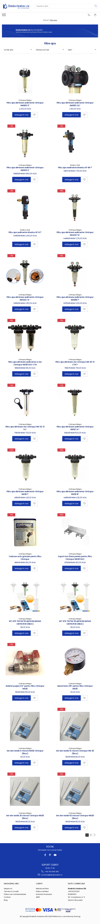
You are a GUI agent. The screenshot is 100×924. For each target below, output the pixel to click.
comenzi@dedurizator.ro (51, 875)
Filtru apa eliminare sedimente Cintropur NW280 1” (75, 298)
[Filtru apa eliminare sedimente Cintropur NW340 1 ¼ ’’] (25, 272)
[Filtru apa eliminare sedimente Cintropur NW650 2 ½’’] (75, 78)
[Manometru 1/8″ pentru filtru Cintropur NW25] (75, 661)
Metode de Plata (42, 888)
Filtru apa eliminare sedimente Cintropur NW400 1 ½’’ (75, 233)
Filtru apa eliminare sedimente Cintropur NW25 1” (25, 492)
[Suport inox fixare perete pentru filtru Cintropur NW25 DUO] (75, 532)
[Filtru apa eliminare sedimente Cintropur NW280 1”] (75, 272)
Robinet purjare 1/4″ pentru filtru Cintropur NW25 (25, 687)
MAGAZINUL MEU (11, 883)
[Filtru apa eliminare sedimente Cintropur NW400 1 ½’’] (75, 208)
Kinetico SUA (75, 165)
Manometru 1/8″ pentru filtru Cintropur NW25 (75, 687)
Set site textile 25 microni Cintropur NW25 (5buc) (25, 817)
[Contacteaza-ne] (89, 14)
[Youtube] (55, 855)
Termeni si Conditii (11, 891)
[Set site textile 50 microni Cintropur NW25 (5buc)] (75, 791)
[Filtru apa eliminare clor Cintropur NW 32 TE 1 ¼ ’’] (25, 402)
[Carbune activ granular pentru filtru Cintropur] (25, 532)
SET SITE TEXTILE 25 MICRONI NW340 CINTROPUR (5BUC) (75, 622)
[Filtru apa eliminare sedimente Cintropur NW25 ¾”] (75, 467)
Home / (46, 20)
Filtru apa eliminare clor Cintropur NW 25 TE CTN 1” (75, 363)
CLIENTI (39, 883)
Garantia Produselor (44, 894)
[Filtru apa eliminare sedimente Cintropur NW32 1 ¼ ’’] (75, 402)
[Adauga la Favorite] (34, 114)
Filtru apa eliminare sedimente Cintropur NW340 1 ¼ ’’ (25, 298)
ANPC (38, 897)
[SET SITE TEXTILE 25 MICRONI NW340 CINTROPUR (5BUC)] (75, 597)
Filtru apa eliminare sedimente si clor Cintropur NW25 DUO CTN (25, 363)
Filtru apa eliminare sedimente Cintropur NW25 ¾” (75, 492)
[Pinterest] (50, 855)
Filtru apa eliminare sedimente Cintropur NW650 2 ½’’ (75, 104)
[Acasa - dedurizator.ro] (16, 6)
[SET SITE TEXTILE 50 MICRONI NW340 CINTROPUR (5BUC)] (25, 597)
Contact (7, 897)
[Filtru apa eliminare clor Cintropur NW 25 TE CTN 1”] (75, 337)
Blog (6, 900)
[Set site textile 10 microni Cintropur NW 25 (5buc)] (75, 726)
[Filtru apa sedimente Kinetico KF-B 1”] (25, 208)
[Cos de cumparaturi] (95, 14)
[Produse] (4, 15)
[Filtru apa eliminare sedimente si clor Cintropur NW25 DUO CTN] (25, 337)
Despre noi (8, 888)
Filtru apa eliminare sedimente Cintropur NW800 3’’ (25, 104)
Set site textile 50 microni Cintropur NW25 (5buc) (75, 817)
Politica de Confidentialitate (15, 894)
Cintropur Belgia (25, 100)
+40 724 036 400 (51, 871)
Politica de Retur (42, 891)
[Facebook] (45, 855)
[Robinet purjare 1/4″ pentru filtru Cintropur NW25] (25, 661)
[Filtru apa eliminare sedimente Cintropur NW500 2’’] (25, 143)
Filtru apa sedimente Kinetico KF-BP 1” (75, 167)
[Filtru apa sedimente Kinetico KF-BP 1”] (75, 143)
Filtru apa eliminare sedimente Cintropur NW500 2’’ (25, 169)
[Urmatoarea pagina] (94, 835)
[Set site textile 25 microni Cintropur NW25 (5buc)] (25, 791)
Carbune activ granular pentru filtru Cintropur (25, 557)
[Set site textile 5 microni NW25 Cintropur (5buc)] (25, 726)
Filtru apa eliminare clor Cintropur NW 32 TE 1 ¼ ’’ (25, 428)
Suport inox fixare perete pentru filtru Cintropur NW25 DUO (75, 557)
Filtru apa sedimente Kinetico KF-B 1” (25, 232)
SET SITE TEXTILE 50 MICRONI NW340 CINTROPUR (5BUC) (25, 622)
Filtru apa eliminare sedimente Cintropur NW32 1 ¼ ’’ (75, 428)
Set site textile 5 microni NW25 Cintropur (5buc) (25, 752)
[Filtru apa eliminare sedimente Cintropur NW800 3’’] (25, 78)
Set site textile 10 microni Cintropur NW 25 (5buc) (75, 752)
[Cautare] (95, 6)
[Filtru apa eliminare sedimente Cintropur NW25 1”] (25, 467)
